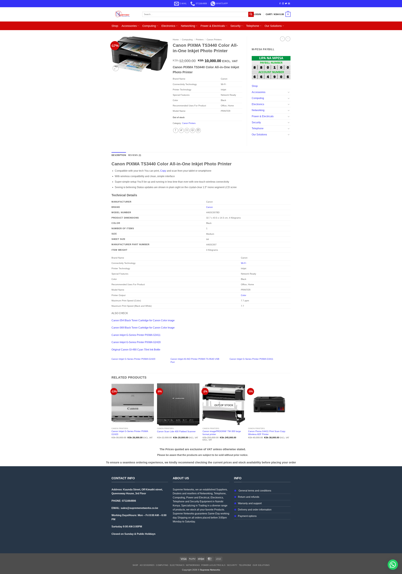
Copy (163, 170)
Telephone (252, 25)
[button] (257, 14)
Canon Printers (214, 39)
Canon (209, 207)
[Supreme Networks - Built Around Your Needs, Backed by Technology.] (124, 14)
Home (176, 39)
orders (198, 517)
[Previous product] (287, 38)
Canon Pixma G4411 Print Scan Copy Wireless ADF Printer (266, 432)
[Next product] (282, 38)
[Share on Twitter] (181, 130)
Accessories (129, 25)
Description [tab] (118, 155)
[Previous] (111, 415)
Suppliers (221, 489)
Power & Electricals (213, 25)
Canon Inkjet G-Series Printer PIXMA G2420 (136, 342)
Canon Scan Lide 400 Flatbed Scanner (176, 431)
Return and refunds (248, 497)
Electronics (168, 25)
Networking (188, 25)
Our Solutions (273, 25)
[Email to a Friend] (187, 130)
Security (235, 25)
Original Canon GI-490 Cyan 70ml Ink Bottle (135, 349)
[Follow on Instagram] (283, 4)
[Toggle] (289, 92)
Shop (114, 25)
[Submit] (251, 14)
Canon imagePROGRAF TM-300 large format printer (222, 432)
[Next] (290, 415)
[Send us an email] (289, 4)
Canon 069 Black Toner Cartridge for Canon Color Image (143, 327)
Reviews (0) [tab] (134, 155)
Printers (200, 39)
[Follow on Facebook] (280, 4)
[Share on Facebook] (175, 130)
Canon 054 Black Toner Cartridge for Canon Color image (143, 320)
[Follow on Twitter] (286, 4)
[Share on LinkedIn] (198, 130)
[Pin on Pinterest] (192, 130)
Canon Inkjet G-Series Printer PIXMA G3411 (135, 335)
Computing (149, 25)
